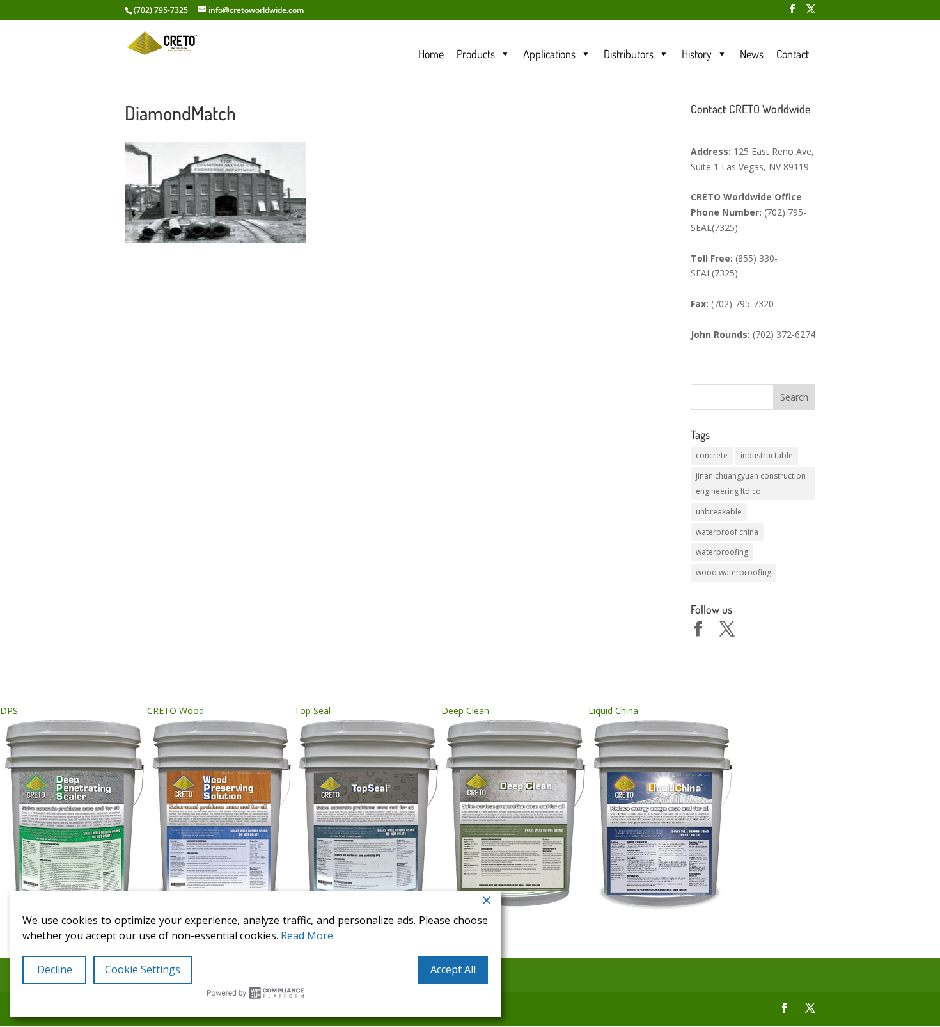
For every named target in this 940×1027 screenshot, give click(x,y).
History (697, 54)
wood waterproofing (733, 572)
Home (431, 54)
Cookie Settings (142, 969)
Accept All (453, 969)
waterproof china (727, 532)
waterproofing (722, 551)
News (752, 54)
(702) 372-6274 (784, 334)
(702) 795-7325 (161, 9)
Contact (792, 54)
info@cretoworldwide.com (256, 9)
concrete (712, 455)
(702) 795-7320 (742, 304)
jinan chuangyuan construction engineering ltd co (751, 483)
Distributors (629, 54)
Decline (54, 969)
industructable (766, 455)
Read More (307, 935)
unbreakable (719, 511)
